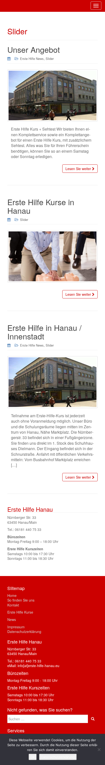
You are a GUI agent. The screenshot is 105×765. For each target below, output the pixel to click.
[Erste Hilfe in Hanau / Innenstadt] (52, 382)
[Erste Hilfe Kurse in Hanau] (52, 256)
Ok (33, 757)
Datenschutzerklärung (24, 631)
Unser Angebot (33, 49)
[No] (98, 749)
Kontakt (13, 605)
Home (12, 595)
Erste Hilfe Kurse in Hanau (40, 206)
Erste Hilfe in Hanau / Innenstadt (44, 332)
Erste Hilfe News (32, 58)
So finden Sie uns (20, 600)
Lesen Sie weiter (78, 168)
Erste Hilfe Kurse (20, 612)
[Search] (93, 719)
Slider (50, 58)
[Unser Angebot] (52, 95)
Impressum (16, 626)
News (11, 619)
